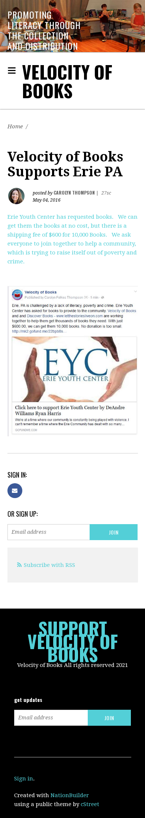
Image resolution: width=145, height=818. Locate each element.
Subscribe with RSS (49, 565)
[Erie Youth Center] (72, 361)
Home (15, 126)
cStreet (90, 804)
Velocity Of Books (67, 80)
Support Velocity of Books (73, 641)
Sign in (23, 778)
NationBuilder (70, 795)
